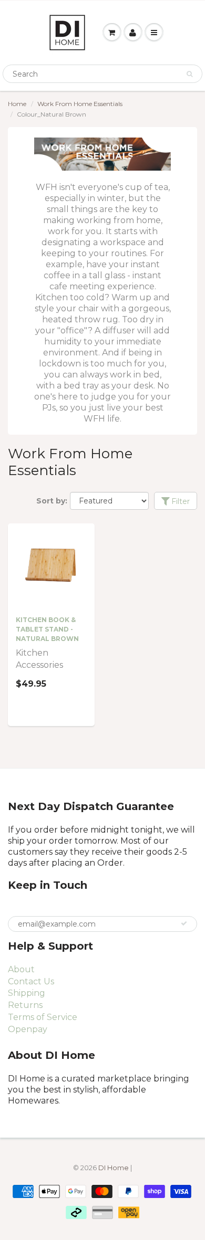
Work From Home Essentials (79, 104)
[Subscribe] (184, 923)
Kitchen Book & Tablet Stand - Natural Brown (47, 629)
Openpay (27, 1029)
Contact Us (31, 981)
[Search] (189, 74)
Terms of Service (42, 1017)
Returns (25, 1005)
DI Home (114, 1167)
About (21, 969)
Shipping (26, 993)
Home (17, 104)
